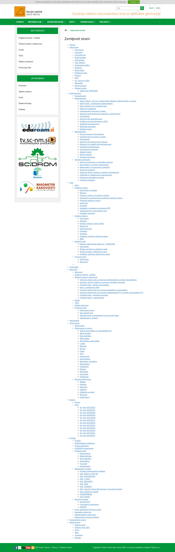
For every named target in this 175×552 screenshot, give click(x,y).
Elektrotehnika (80, 98)
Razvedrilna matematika (89, 341)
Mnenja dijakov (86, 154)
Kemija (82, 349)
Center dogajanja (82, 446)
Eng (158, 8)
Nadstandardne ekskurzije (85, 515)
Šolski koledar (80, 57)
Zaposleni (79, 52)
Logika (82, 344)
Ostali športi (84, 397)
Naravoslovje (85, 359)
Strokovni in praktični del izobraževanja (95, 144)
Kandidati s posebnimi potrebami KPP (95, 208)
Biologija (83, 346)
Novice (72, 400)
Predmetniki (84, 116)
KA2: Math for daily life (89, 474)
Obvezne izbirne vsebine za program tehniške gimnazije (102, 282)
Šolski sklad (79, 70)
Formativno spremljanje (89, 504)
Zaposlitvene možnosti (89, 149)
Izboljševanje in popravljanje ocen (93, 211)
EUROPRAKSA (86, 494)
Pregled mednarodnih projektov (92, 471)
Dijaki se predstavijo (88, 109)
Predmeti (83, 231)
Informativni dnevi (87, 310)
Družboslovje (85, 466)
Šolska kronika (80, 88)
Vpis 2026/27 (80, 63)
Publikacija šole (81, 73)
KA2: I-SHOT (85, 479)
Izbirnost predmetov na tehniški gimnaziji (96, 162)
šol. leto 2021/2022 (87, 407)
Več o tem (122, 2)
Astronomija (84, 356)
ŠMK (82, 239)
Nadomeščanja (25, 103)
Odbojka (83, 390)
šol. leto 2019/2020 (87, 413)
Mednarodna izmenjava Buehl (87, 517)
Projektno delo (80, 451)
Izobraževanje (55, 22)
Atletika (83, 382)
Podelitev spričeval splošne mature (94, 236)
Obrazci (78, 75)
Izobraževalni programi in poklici (93, 111)
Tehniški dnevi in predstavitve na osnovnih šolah (99, 315)
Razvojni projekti (81, 499)
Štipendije (79, 83)
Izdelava (147, 547)
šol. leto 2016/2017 (87, 420)
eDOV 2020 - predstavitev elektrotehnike (96, 104)
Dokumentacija (86, 229)
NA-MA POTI (85, 502)
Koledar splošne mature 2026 (92, 224)
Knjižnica (78, 68)
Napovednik (74, 321)
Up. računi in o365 (82, 80)
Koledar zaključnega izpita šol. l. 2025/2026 (97, 244)
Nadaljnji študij (85, 129)
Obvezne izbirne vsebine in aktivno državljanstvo (99, 172)
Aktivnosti (73, 270)
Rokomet (83, 395)
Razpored (84, 226)
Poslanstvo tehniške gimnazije (92, 178)
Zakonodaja (79, 60)
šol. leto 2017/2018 (87, 418)
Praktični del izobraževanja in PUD (94, 121)
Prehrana (22, 85)
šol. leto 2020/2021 (87, 410)
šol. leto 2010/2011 (87, 436)
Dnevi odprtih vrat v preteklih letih (93, 106)
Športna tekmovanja (83, 379)
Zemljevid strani (66, 547)
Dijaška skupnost (81, 305)
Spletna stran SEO (82, 527)
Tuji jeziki (83, 464)
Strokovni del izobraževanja (91, 119)
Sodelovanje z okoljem (89, 318)
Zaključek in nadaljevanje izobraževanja (96, 175)
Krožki (77, 300)
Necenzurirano (81, 86)
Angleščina (84, 367)
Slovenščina (85, 364)
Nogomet (83, 387)
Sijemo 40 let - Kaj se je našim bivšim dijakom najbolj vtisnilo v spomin (108, 101)
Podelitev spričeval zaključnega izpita (95, 254)
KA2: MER (84, 484)
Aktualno (83, 221)
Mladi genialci (85, 333)
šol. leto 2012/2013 (87, 430)
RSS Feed (38, 547)
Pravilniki (83, 206)
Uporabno (79, 535)
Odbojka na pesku (87, 392)
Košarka (83, 384)
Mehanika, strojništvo (88, 361)
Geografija (84, 374)
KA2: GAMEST (86, 487)
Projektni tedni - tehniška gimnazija (94, 295)
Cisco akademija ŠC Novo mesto (88, 510)
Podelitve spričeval (87, 213)
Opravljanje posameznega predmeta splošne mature (101, 198)
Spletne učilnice (25, 91)
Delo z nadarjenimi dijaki (90, 287)
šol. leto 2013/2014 (87, 428)
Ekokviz (83, 369)
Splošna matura (81, 216)
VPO (82, 354)
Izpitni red (84, 203)
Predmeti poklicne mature (90, 201)
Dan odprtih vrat (86, 313)
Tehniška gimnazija (82, 160)
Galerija (22, 109)
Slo (151, 8)
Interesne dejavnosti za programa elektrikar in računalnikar (103, 290)
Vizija (77, 530)
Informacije (35, 22)
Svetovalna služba (82, 65)
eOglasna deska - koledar (85, 275)
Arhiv (77, 405)
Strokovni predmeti (87, 170)
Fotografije (74, 267)
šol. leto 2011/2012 (87, 433)
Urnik (21, 97)
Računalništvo (80, 132)
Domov (20, 22)
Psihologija (84, 377)
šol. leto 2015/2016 (87, 423)
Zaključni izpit (80, 241)
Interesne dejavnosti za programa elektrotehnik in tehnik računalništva (108, 280)
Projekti (105, 22)
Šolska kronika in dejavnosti (86, 277)
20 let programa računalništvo (92, 134)
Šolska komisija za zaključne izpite (93, 249)
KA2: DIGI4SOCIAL (87, 476)
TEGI (77, 303)
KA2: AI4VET (85, 497)
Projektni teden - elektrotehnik (92, 298)
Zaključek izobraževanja (89, 124)
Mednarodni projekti (83, 469)
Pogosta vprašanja (87, 157)
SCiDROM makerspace (84, 448)
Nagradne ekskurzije (83, 512)
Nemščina (84, 372)
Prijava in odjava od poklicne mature (94, 195)
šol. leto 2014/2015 (87, 425)
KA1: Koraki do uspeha (89, 492)
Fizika (82, 351)
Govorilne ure (80, 55)
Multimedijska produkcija (85, 443)
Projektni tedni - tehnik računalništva (94, 285)
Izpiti (72, 22)
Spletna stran (75, 522)
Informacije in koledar (88, 190)
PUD (76, 78)
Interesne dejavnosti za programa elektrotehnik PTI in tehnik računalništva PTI (111, 293)
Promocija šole (81, 308)
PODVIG (83, 507)
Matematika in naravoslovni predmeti (95, 167)
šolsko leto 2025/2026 (89, 91)
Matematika (84, 338)
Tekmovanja (87, 22)
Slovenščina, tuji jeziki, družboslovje (94, 165)
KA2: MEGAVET (86, 481)
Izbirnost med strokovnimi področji (93, 142)
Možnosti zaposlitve (88, 127)
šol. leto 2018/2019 (87, 415)
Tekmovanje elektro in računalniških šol (95, 331)
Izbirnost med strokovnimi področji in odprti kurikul (100, 114)
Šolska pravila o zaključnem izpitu (93, 252)
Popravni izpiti (80, 257)
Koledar (78, 538)
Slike (77, 533)
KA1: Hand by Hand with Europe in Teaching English (101, 489)
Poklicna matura (81, 188)
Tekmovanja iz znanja (83, 328)
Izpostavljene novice (78, 520)
